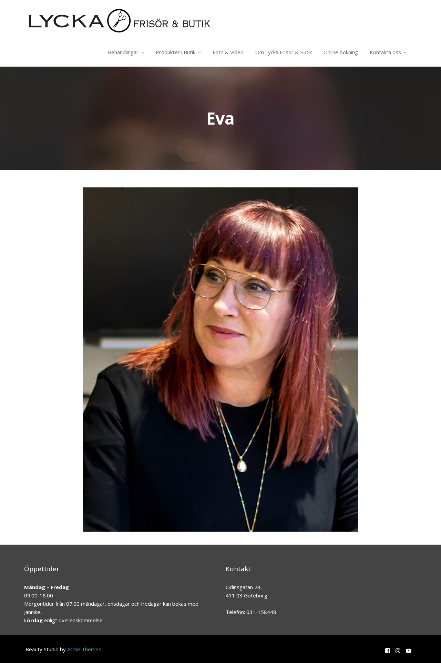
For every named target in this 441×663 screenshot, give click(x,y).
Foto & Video (228, 52)
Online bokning (341, 52)
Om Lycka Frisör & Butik (283, 52)
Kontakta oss (385, 52)
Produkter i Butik (175, 52)
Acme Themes (84, 649)
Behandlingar (123, 52)
